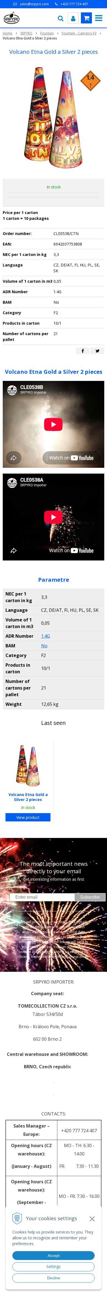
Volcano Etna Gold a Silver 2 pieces (28, 797)
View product (28, 817)
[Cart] (86, 17)
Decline (53, 1278)
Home (7, 33)
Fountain (47, 33)
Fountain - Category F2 (79, 33)
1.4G (45, 636)
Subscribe (90, 897)
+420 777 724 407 (74, 4)
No (44, 646)
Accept (54, 1255)
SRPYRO (26, 33)
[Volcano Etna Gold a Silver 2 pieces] (53, 118)
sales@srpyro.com (34, 4)
